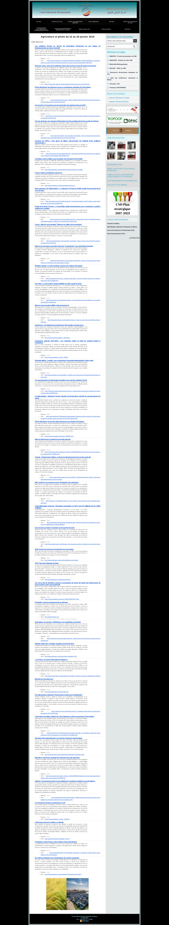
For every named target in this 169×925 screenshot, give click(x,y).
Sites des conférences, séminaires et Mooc (62, 29)
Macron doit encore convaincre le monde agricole (53, 439)
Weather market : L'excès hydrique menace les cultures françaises (58, 266)
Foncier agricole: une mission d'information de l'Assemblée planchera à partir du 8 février (67, 121)
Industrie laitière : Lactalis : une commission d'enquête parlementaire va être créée (64, 360)
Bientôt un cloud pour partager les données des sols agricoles (57, 758)
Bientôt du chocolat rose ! (44, 679)
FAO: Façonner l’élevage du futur (47, 563)
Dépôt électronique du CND (130, 22)
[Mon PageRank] (134, 237)
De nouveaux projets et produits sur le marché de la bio (54, 527)
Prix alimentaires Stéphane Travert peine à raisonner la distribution (58, 695)
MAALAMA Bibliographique (118, 64)
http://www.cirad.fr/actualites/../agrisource (57, 338)
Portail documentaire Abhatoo (75, 22)
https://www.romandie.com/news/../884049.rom (59, 436)
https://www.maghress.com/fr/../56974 (56, 357)
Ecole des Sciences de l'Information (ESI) (120, 230)
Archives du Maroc (113, 223)
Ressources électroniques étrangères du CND (41, 29)
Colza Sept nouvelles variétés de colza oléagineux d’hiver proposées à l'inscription (64, 716)
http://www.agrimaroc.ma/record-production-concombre (61, 560)
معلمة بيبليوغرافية (114, 83)
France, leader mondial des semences (48, 173)
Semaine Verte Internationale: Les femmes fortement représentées (58, 738)
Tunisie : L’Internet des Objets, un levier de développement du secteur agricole (63, 457)
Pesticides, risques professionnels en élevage (51, 602)
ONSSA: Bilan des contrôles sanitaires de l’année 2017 (54, 644)
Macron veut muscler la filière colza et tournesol (52, 305)
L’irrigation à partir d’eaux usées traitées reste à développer (56, 842)
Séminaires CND (114, 164)
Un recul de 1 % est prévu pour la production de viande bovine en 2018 (60, 105)
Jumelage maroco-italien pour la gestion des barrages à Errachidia (58, 159)
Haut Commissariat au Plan (116, 233)
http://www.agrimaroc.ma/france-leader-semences (60, 185)
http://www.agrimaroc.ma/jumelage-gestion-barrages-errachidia (64, 169)
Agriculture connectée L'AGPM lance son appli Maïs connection (58, 622)
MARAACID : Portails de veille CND (120, 60)
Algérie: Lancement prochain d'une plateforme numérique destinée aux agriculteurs (65, 781)
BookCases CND (84, 29)
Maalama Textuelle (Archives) (118, 101)
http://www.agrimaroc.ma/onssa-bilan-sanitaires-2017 (61, 656)
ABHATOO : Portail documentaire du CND (123, 56)
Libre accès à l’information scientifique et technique (120, 176)
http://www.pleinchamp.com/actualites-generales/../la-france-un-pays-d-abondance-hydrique (72, 676)
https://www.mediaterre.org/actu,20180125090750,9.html (62, 599)
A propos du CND (57, 21)
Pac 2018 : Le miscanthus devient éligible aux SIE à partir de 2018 (58, 284)
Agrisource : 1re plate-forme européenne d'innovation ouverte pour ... (59, 325)
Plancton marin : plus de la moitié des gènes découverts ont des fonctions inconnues (65, 66)
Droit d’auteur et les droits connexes (121, 169)
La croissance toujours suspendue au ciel (50, 803)
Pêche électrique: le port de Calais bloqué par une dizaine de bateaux (59, 421)
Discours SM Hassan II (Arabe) (119, 98)
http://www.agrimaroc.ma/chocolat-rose (57, 692)
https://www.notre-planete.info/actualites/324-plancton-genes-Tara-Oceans (67, 84)
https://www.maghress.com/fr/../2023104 (57, 819)
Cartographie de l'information (122, 181)
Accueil (38, 21)
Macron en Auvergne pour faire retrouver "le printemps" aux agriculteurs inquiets (64, 246)
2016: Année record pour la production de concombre (54, 549)
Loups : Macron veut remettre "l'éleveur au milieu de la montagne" (58, 224)
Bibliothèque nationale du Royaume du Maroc (122, 227)
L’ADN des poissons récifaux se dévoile (49, 822)
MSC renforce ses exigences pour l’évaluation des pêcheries (56, 482)
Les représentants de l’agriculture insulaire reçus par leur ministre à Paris (61, 380)
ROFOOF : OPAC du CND (117, 68)
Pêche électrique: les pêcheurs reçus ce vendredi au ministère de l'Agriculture (63, 87)
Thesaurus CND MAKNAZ (117, 88)
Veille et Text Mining (117, 185)
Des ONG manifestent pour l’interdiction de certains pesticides (57, 858)
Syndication (85, 921)
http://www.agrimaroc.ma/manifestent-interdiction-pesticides (63, 874)
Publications (106, 29)
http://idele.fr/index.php (52, 617)
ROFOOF (111, 21)
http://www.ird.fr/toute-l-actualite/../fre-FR (57, 838)
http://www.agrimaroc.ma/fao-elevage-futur (58, 579)
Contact (128, 29)
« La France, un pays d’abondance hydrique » (51, 659)
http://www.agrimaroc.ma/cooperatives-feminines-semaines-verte (64, 754)
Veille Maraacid (93, 21)
